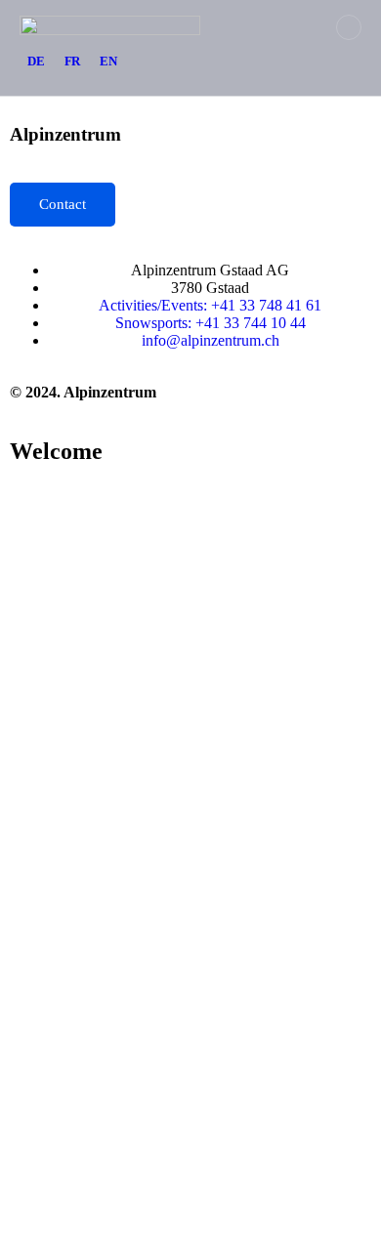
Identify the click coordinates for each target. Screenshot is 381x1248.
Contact (62, 204)
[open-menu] (348, 27)
